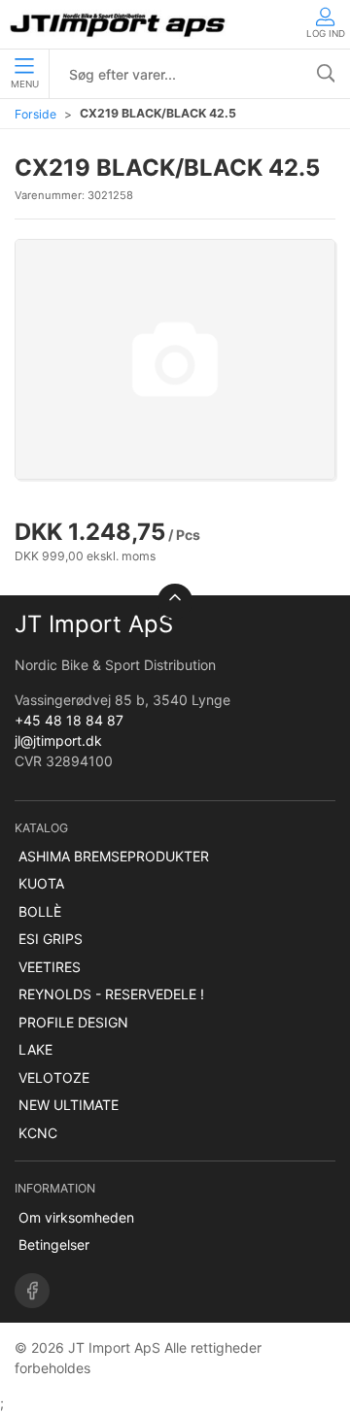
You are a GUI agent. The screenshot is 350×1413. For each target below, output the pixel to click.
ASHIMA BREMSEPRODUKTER (113, 856)
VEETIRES (49, 967)
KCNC (37, 1133)
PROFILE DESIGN (73, 1022)
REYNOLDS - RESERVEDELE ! (111, 994)
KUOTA (41, 883)
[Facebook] (32, 1290)
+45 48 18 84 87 (69, 720)
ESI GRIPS (50, 938)
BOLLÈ (39, 911)
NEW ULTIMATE (68, 1104)
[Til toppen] (175, 601)
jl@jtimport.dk (58, 740)
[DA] (119, 24)
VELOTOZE (53, 1077)
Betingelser (53, 1244)
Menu (25, 84)
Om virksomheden (76, 1217)
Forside (35, 114)
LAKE (35, 1049)
